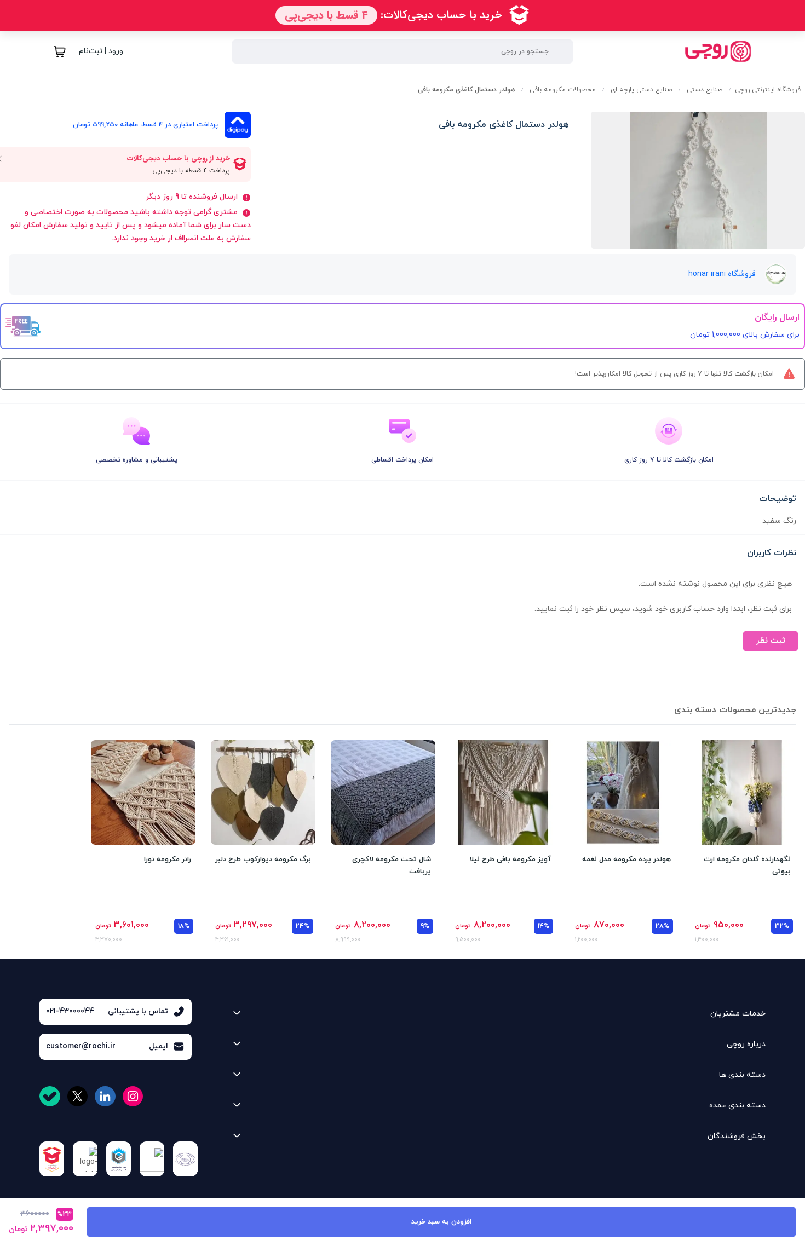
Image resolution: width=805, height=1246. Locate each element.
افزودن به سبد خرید (441, 1222)
